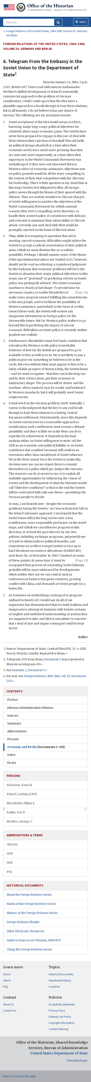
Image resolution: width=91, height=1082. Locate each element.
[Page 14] (81, 292)
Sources (12, 715)
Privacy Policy (57, 1010)
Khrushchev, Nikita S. (21, 803)
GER (9, 862)
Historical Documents (61, 974)
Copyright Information (61, 1023)
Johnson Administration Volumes (30, 708)
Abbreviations (16, 731)
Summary (14, 723)
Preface (12, 700)
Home (6, 974)
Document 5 (52, 659)
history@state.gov (77, 1060)
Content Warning (58, 1029)
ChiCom (12, 844)
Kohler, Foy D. (16, 812)
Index (11, 755)
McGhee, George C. (20, 821)
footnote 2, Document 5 (28, 670)
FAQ (5, 986)
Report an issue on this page (19, 1076)
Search (7, 980)
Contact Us (9, 1010)
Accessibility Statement (61, 1004)
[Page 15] (81, 560)
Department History (60, 980)
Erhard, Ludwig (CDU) (22, 794)
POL (9, 872)
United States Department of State (59, 1053)
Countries (54, 986)
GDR (10, 853)
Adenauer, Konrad (19, 785)
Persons (13, 739)
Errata (11, 763)
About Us (8, 1004)
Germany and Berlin (36, 747)
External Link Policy (60, 1017)
